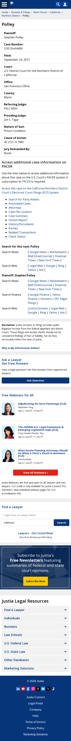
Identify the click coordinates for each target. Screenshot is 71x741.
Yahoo (32, 270)
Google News (38, 252)
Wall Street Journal (40, 256)
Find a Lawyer (12, 507)
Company (36, 709)
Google (50, 266)
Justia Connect (35, 697)
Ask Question (35, 380)
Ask (41, 270)
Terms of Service (35, 722)
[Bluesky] (43, 689)
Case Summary (18, 216)
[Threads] (38, 689)
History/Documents (21, 224)
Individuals (12, 618)
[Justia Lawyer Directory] (53, 689)
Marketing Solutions (19, 668)
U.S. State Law (14, 652)
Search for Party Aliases (24, 199)
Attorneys (15, 208)
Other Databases (16, 660)
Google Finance (39, 295)
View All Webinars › (35, 472)
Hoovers (46, 299)
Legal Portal (35, 703)
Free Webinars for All (17, 395)
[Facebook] (28, 689)
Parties (13, 228)
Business (10, 626)
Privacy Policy (35, 728)
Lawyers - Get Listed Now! (35, 533)
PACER (26, 181)
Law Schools (13, 635)
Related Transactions (22, 232)
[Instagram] (33, 689)
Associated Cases (20, 203)
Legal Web (36, 266)
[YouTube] (23, 689)
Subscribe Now (35, 581)
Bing (61, 266)
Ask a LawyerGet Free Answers (15, 362)
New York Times (49, 260)
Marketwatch (58, 252)
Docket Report (18, 220)
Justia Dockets (38, 308)
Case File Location (20, 212)
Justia (40, 681)
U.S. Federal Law (16, 643)
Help (35, 715)
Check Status (17, 236)
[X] (48, 689)
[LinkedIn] (18, 689)
